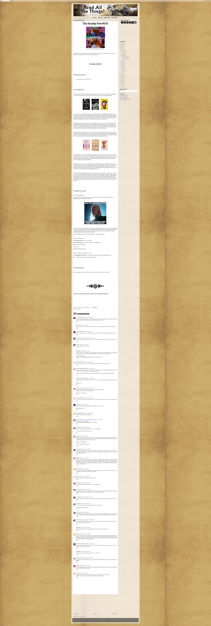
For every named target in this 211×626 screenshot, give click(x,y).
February (123, 70)
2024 (122, 46)
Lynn (77, 573)
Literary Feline (78, 449)
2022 (122, 49)
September (123, 55)
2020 (122, 75)
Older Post (115, 614)
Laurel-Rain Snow (79, 497)
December (123, 50)
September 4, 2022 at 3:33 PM (85, 427)
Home (95, 17)
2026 (122, 43)
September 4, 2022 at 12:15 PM (88, 413)
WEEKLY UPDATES (112, 498)
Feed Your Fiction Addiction (124, 95)
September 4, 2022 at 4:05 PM (86, 449)
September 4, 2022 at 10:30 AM (88, 397)
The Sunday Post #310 (125, 58)
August (123, 60)
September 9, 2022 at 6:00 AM (88, 557)
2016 (122, 81)
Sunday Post (90, 431)
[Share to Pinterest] (96, 307)
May (123, 65)
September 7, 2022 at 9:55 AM (89, 519)
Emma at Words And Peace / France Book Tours (84, 419)
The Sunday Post (78, 309)
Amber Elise (78, 503)
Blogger (107, 620)
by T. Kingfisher (78, 114)
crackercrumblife (79, 331)
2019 (122, 76)
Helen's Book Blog (79, 397)
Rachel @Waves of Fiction (80, 543)
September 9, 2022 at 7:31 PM (85, 565)
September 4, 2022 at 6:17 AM (89, 317)
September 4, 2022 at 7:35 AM (88, 361)
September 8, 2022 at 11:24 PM (85, 551)
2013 (122, 86)
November (123, 52)
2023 (122, 47)
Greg (77, 436)
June (123, 63)
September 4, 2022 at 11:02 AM (84, 404)
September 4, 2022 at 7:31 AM (85, 351)
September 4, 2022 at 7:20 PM (84, 468)
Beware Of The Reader (80, 317)
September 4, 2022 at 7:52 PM (84, 476)
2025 (122, 44)
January (123, 71)
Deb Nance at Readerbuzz (80, 368)
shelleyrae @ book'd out (80, 388)
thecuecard (78, 565)
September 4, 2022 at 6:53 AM (87, 331)
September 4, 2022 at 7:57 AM (90, 368)
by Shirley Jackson (107, 123)
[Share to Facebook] (95, 307)
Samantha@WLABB (79, 362)
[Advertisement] (95, 604)
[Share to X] (94, 307)
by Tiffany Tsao (93, 132)
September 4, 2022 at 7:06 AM (90, 338)
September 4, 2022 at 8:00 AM (89, 378)
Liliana (77, 404)
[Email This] (92, 307)
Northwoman (78, 427)
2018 (122, 78)
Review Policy (107, 17)
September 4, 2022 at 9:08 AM (89, 388)
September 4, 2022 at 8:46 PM (85, 482)
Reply (77, 321)
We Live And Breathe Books (124, 99)
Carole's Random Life (79, 557)
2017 (122, 80)
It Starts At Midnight (123, 97)
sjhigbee (77, 457)
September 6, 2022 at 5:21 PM (85, 503)
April (123, 66)
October (123, 54)
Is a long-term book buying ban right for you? (83, 79)
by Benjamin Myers (86, 163)
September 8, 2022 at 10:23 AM (90, 543)
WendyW (77, 476)
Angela (77, 344)
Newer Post (75, 614)
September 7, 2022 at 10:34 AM (85, 527)
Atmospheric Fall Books (125, 56)
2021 (122, 73)
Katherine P (78, 534)
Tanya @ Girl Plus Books (80, 338)
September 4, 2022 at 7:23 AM (83, 344)
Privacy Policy (115, 17)
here (97, 492)
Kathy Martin (78, 489)
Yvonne (77, 512)
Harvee (77, 325)
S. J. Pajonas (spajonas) (80, 519)
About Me (100, 17)
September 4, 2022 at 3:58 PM (83, 435)
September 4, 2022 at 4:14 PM (84, 457)
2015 (122, 83)
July (122, 62)
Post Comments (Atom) (81, 616)
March (123, 68)
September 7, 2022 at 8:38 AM (83, 512)
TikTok (108, 272)
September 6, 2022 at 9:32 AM (87, 497)
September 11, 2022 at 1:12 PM (83, 573)
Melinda (77, 468)
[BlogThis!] (93, 307)
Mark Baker (78, 482)
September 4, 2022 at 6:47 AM (83, 324)
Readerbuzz (91, 54)
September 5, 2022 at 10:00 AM (86, 489)
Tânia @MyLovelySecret (80, 378)
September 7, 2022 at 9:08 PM (85, 533)
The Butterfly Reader (79, 413)
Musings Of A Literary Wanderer (125, 98)
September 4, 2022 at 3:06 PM (97, 419)
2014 (122, 84)
